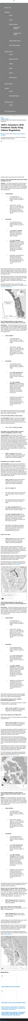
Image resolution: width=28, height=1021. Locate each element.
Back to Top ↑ (3, 1020)
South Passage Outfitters (17, 28)
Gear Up (11, 54)
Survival (11, 72)
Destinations (7, 12)
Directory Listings (9, 83)
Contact (11, 91)
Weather (11, 105)
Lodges (10, 15)
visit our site (9, 286)
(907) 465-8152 (8, 934)
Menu (3, 3)
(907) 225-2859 (16, 564)
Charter (10, 19)
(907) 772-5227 (15, 754)
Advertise (7, 88)
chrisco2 (4, 133)
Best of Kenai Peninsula (14, 45)
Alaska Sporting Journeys (15, 40)
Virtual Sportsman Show (10, 111)
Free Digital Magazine (14, 95)
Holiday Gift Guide (13, 59)
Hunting (11, 63)
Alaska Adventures (13, 24)
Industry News (8, 7)
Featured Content (8, 51)
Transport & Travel (9, 102)
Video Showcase (13, 77)
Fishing (10, 68)
